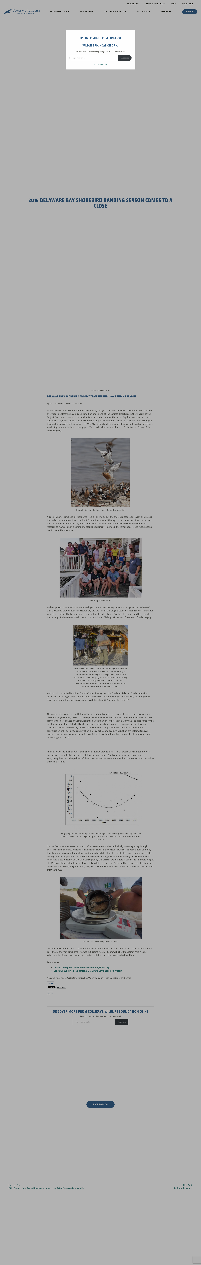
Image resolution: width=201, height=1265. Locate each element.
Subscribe (125, 58)
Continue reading (100, 64)
